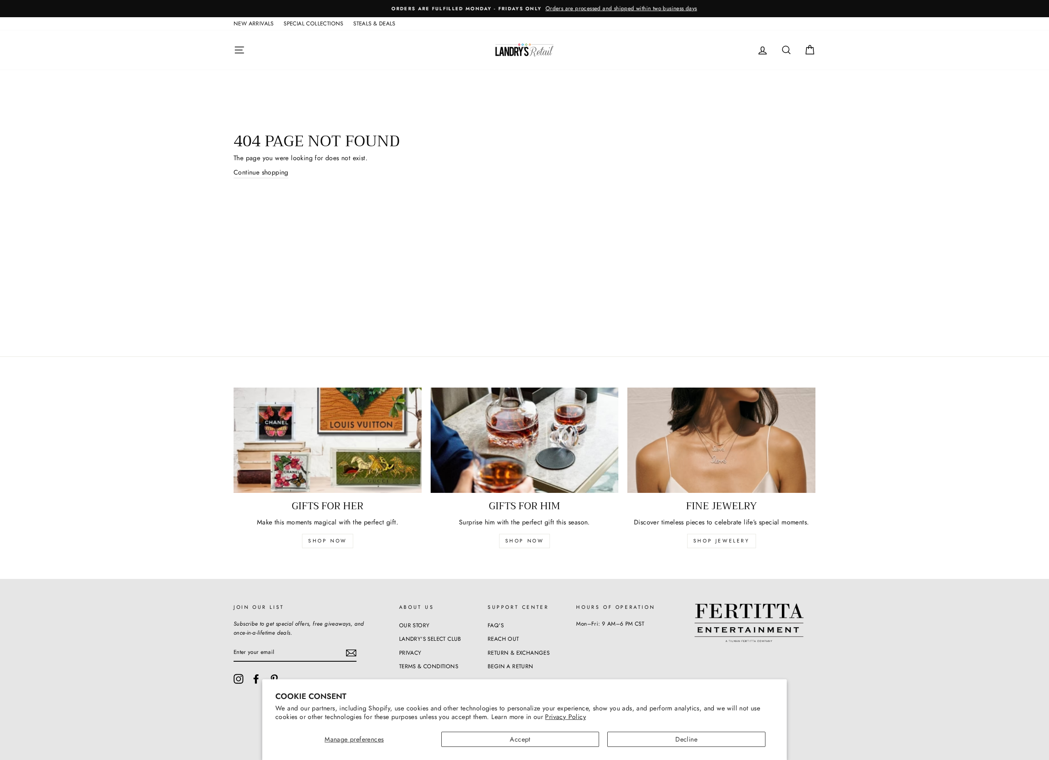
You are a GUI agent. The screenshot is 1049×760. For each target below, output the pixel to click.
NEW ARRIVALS (254, 23)
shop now (327, 540)
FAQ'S (496, 625)
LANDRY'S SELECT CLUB (430, 639)
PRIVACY (410, 653)
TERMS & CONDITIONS (428, 666)
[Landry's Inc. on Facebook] (256, 679)
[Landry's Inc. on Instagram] (238, 679)
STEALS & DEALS (374, 23)
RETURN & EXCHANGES (518, 653)
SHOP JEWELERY (721, 540)
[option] (524, 8)
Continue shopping (261, 172)
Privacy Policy (565, 716)
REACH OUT (503, 639)
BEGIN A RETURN (511, 666)
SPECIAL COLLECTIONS (313, 23)
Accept (520, 739)
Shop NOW (524, 540)
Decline (686, 739)
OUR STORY (414, 625)
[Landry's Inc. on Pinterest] (274, 679)
